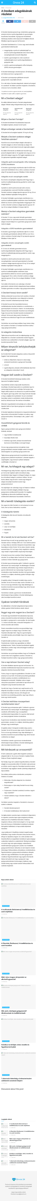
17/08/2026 (4, 1049)
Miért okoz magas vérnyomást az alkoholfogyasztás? (13, 978)
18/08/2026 (4, 981)
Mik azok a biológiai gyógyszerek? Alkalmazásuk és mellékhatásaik (14, 1012)
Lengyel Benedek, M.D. (9, 17)
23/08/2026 (4, 914)
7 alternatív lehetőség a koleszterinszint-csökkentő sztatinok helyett (16, 1079)
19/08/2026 (4, 947)
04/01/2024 (21, 17)
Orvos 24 (18, 2)
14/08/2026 (4, 1083)
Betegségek (8, 7)
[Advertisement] (18, 27)
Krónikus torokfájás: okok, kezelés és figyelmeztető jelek (15, 1046)
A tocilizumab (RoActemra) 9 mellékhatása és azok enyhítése (19, 1124)
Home (2, 7)
